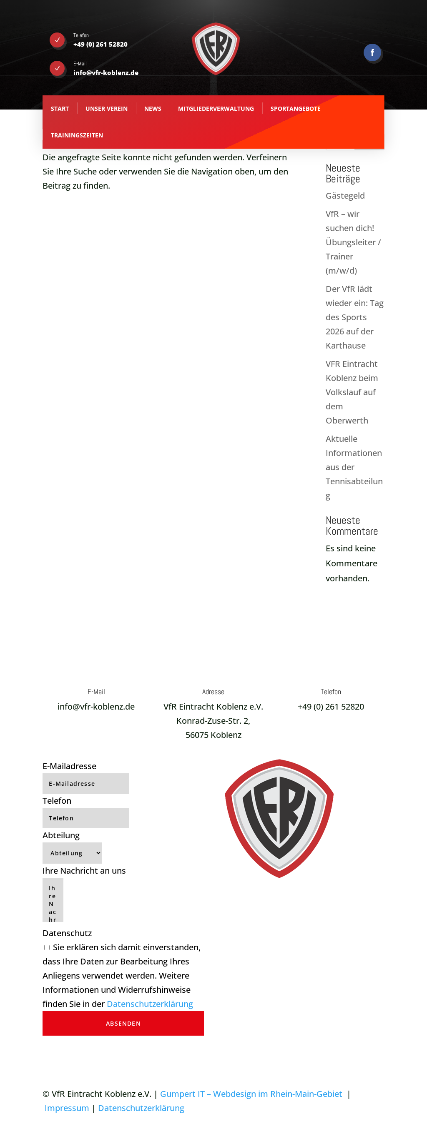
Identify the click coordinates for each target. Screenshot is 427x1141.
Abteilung (61, 835)
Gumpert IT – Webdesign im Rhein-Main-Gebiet (251, 1093)
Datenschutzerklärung (150, 1003)
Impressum (67, 1108)
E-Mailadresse (69, 766)
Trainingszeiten (77, 135)
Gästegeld (345, 195)
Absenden (123, 1023)
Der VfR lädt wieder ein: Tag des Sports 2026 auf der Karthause (355, 317)
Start (60, 108)
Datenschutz (67, 933)
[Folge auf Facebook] (372, 52)
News (152, 108)
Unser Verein (106, 108)
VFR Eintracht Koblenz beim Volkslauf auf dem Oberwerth (352, 392)
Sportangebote (296, 108)
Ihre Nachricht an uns (84, 870)
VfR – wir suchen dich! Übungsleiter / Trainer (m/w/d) (353, 242)
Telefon (57, 800)
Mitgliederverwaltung (216, 108)
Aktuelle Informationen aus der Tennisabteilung (354, 467)
